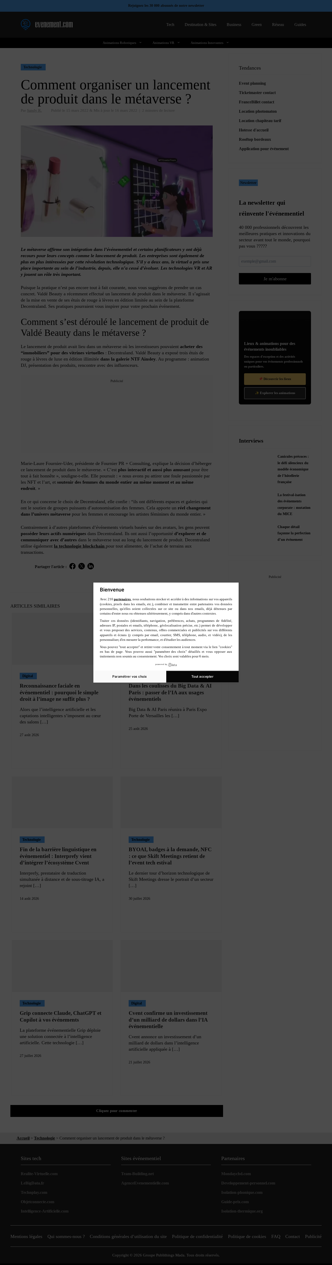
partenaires (122, 599)
